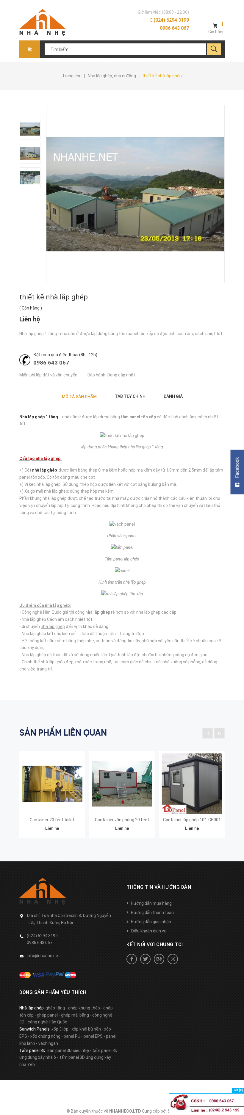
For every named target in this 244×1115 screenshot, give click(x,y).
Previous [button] (207, 733)
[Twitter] (145, 959)
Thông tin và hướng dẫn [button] (158, 887)
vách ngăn (48, 1043)
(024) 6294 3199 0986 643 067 (170, 24)
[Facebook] (131, 959)
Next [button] (219, 733)
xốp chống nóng (45, 1036)
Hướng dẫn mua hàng (151, 903)
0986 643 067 (51, 362)
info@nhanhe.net (43, 955)
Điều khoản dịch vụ (148, 931)
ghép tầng (55, 1008)
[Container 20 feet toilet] (52, 783)
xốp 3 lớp (59, 1029)
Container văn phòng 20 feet (122, 819)
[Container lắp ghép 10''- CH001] (192, 783)
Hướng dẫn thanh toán (152, 912)
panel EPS (93, 1036)
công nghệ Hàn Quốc (47, 1022)
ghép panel (47, 1015)
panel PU (72, 1036)
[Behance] (159, 959)
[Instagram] (173, 959)
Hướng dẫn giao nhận (151, 921)
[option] (32, 129)
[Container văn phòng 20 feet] (122, 783)
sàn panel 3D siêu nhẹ (68, 1050)
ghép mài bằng (75, 1015)
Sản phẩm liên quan (63, 732)
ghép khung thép (84, 1008)
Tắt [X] (238, 1090)
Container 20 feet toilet (52, 819)
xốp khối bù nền (86, 1029)
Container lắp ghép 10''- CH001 (192, 819)
